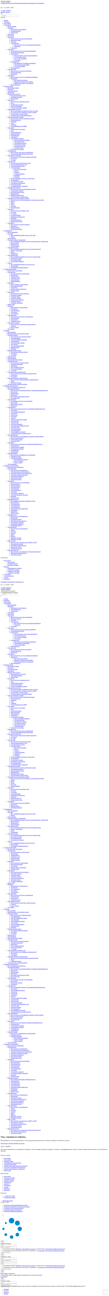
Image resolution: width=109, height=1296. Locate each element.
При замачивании (16, 260)
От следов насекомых (20, 58)
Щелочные (14, 74)
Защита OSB (11, 304)
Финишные (14, 510)
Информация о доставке (14, 568)
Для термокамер (12, 464)
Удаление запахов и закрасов (19, 475)
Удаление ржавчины (17, 303)
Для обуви (14, 353)
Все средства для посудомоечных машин (23, 118)
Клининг (6, 330)
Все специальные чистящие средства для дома (24, 111)
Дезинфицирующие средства (12, 1163)
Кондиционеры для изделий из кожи (18, 333)
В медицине (14, 266)
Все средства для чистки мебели (20, 224)
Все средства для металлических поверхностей (24, 379)
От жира (13, 212)
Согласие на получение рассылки (14, 1208)
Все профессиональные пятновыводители (23, 501)
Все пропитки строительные (19, 307)
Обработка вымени (16, 458)
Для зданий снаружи (13, 323)
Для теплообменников (17, 346)
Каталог (5, 1)
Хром (12, 381)
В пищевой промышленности (19, 267)
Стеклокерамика (16, 215)
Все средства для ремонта (14, 270)
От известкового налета (18, 166)
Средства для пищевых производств (14, 1167)
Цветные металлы (16, 382)
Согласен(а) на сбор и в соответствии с (34, 1249)
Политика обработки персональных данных (17, 1206)
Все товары (7, 23)
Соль (12, 123)
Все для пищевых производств (16, 387)
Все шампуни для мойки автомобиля (25, 63)
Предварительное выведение (19, 508)
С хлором (13, 370)
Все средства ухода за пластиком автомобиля (27, 45)
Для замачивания (16, 490)
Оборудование (15, 246)
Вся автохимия (11, 26)
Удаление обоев (15, 296)
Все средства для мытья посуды (20, 101)
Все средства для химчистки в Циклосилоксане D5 (26, 551)
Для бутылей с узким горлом (19, 114)
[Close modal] (2, 1241)
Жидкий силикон (16, 40)
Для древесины (15, 310)
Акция (6, 20)
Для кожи (13, 41)
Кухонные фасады (16, 220)
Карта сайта (7, 1170)
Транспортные (15, 280)
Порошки (13, 121)
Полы (12, 252)
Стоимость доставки (13, 569)
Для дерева (14, 287)
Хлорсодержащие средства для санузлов (22, 178)
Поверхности (15, 244)
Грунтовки (10, 283)
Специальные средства (14, 109)
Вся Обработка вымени (21, 459)
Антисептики (11, 272)
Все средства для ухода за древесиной (22, 316)
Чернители (14, 78)
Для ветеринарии (12, 453)
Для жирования (12, 527)
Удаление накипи (12, 91)
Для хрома (17, 60)
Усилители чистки (16, 547)
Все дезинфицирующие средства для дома (23, 235)
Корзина (6, 1292)
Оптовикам (40, 3)
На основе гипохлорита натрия (20, 396)
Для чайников (15, 341)
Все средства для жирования (19, 528)
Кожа (12, 203)
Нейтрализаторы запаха (14, 350)
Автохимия (7, 25)
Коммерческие (15, 347)
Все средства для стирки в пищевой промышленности (26, 444)
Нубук (13, 204)
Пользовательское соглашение (13, 1210)
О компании (4, 3)
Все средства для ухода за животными (22, 152)
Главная (6, 1289)
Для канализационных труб (19, 164)
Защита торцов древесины (18, 289)
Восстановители (15, 84)
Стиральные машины (17, 190)
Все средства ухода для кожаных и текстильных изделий (27, 200)
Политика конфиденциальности (13, 1211)
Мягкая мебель (15, 227)
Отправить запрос (6, 1269)
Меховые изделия (16, 539)
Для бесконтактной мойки (22, 65)
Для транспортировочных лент (20, 425)
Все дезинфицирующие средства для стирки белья (25, 257)
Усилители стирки (16, 478)
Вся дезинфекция (12, 232)
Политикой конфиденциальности (55, 1249)
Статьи (6, 577)
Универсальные (18, 147)
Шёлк (12, 534)
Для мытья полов (12, 361)
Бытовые (13, 349)
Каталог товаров (5, 589)
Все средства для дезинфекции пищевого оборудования (27, 436)
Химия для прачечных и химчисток (14, 1169)
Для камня (14, 312)
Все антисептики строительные (20, 273)
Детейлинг (10, 28)
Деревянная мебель (16, 229)
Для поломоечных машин (14, 359)
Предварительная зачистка (18, 521)
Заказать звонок (5, 12)
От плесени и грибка (17, 181)
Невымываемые (15, 281)
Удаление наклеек (16, 298)
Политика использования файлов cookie (15, 1205)
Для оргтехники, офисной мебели (17, 384)
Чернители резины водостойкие (23, 81)
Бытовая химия (8, 86)
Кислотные (14, 392)
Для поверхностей (12, 247)
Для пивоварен (11, 358)
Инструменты (15, 243)
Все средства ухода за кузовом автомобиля (23, 51)
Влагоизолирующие (17, 286)
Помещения (14, 253)
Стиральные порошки (17, 138)
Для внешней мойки (13, 389)
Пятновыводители (16, 479)
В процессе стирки (16, 258)
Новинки (6, 22)
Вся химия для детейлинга (18, 29)
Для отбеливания (16, 184)
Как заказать (11, 562)
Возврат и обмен (9, 1181)
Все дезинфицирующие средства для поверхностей (26, 249)
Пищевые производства (11, 386)
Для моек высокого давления (19, 495)
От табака (14, 355)
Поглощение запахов (17, 544)
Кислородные (15, 502)
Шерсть (13, 536)
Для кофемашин (15, 338)
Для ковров (10, 92)
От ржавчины (15, 180)
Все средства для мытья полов (19, 362)
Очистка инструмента (17, 300)
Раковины (17, 175)
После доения (18, 462)
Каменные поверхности (18, 217)
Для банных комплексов (18, 183)
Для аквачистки (15, 504)
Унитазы (16, 177)
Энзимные (14, 511)
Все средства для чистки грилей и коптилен (23, 157)
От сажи (13, 160)
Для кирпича (14, 313)
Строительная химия (10, 269)
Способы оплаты (12, 563)
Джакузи (16, 172)
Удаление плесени (16, 295)
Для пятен (14, 491)
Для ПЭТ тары (15, 427)
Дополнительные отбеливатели (20, 472)
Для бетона (14, 309)
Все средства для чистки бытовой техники (23, 189)
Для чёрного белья (19, 146)
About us (6, 1184)
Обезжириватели (16, 31)
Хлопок (13, 533)
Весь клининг (11, 332)
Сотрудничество (9, 576)
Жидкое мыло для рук (13, 94)
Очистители (14, 32)
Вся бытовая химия (13, 88)
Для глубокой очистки (17, 367)
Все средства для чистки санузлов (21, 163)
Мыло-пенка (14, 98)
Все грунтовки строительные (19, 284)
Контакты (18, 3)
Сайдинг (13, 326)
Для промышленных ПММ (19, 126)
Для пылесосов (15, 487)
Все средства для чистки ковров (20, 482)
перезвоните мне (5, 1252)
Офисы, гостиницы (16, 250)
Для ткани (14, 48)
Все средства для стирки (18, 129)
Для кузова (10, 49)
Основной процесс (16, 519)
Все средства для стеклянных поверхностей (23, 373)
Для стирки (10, 127)
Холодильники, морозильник (19, 197)
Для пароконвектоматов (18, 412)
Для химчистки (15, 507)
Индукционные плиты (17, 192)
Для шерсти (14, 137)
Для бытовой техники (13, 187)
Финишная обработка (17, 476)
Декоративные (15, 276)
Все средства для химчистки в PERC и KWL (24, 542)
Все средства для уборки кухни (20, 210)
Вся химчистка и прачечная (15, 467)
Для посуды (10, 100)
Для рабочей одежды (20, 143)
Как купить (11, 3)
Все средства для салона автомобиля (21, 38)
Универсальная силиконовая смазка (21, 115)
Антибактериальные (17, 364)
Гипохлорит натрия (16, 404)
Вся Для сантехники (20, 169)
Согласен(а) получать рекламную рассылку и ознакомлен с (33, 1250)
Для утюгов (14, 344)
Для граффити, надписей (18, 432)
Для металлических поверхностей (17, 378)
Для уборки (10, 329)
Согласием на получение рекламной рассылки (50, 1250)
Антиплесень (15, 421)
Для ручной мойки (19, 66)
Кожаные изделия (16, 538)
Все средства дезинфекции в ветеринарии (23, 455)
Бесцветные (14, 275)
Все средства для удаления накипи (21, 336)
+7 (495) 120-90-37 (6, 10)
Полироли (17, 46)
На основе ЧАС (15, 398)
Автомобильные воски (17, 52)
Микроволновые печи (17, 195)
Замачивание (14, 452)
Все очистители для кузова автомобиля (25, 55)
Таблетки (13, 124)
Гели (12, 103)
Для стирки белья (12, 255)
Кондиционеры (15, 134)
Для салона (10, 37)
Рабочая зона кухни (16, 221)
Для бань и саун (15, 278)
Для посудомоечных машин (19, 108)
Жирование (14, 518)
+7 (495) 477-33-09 (9, 1196)
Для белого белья (19, 141)
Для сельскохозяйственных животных (22, 154)
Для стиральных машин (18, 343)
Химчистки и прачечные (11, 465)
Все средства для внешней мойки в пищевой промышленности (29, 390)
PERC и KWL (15, 513)
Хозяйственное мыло (17, 104)
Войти (6, 1294)
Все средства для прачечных (19, 470)
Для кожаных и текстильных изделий (18, 198)
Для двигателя (11, 69)
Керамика (14, 218)
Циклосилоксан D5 (13, 550)
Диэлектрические (16, 72)
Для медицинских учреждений (16, 240)
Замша (13, 201)
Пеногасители (11, 356)
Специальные (11, 407)
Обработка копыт (16, 456)
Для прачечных (11, 468)
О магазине (7, 574)
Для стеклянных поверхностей (16, 372)
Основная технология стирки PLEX (21, 473)
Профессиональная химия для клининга (15, 1166)
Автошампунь (15, 61)
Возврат (6, 566)
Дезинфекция (8, 230)
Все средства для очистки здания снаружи (23, 324)
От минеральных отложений (19, 186)
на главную (4, 1276)
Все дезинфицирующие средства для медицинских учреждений (29, 241)
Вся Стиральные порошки (22, 140)
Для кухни (10, 209)
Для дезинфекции (12, 435)
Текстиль (13, 206)
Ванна (13, 237)
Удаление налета (16, 321)
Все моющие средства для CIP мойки (21, 401)
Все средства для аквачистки (19, 516)
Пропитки (10, 306)
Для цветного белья (20, 144)
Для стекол (14, 410)
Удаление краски (16, 301)
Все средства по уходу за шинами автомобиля (24, 77)
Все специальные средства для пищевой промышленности (28, 409)
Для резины (10, 75)
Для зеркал (14, 375)
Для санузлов (11, 161)
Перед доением (18, 461)
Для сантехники (15, 167)
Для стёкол (10, 35)
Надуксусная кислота (17, 438)
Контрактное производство (29, 3)
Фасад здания (15, 327)
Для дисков (10, 34)
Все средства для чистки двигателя (21, 71)
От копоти (14, 158)
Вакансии (7, 1188)
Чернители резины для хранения (23, 83)
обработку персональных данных (25, 1249)
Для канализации (16, 429)
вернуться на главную (7, 1143)
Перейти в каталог (19, 1143)
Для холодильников (16, 424)
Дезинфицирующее (16, 97)
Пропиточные (15, 290)
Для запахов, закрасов (17, 493)
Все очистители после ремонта (20, 293)
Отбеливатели (15, 135)
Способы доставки (12, 565)
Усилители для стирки (17, 149)
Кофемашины (15, 194)
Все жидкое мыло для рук (18, 95)
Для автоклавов (15, 430)
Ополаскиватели (16, 120)
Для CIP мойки (11, 399)
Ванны (16, 171)
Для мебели (10, 223)
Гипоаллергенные (16, 132)
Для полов (10, 89)
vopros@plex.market (9, 1197)
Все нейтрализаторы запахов (19, 352)
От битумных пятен (20, 57)
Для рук (9, 263)
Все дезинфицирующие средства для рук (23, 264)
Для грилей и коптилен (14, 155)
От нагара (14, 214)
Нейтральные (15, 393)
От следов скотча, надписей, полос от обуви (24, 112)
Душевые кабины (19, 174)
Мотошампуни (15, 68)
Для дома (10, 233)
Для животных (11, 151)
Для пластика (15, 43)
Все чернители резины (21, 80)
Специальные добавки (17, 447)
